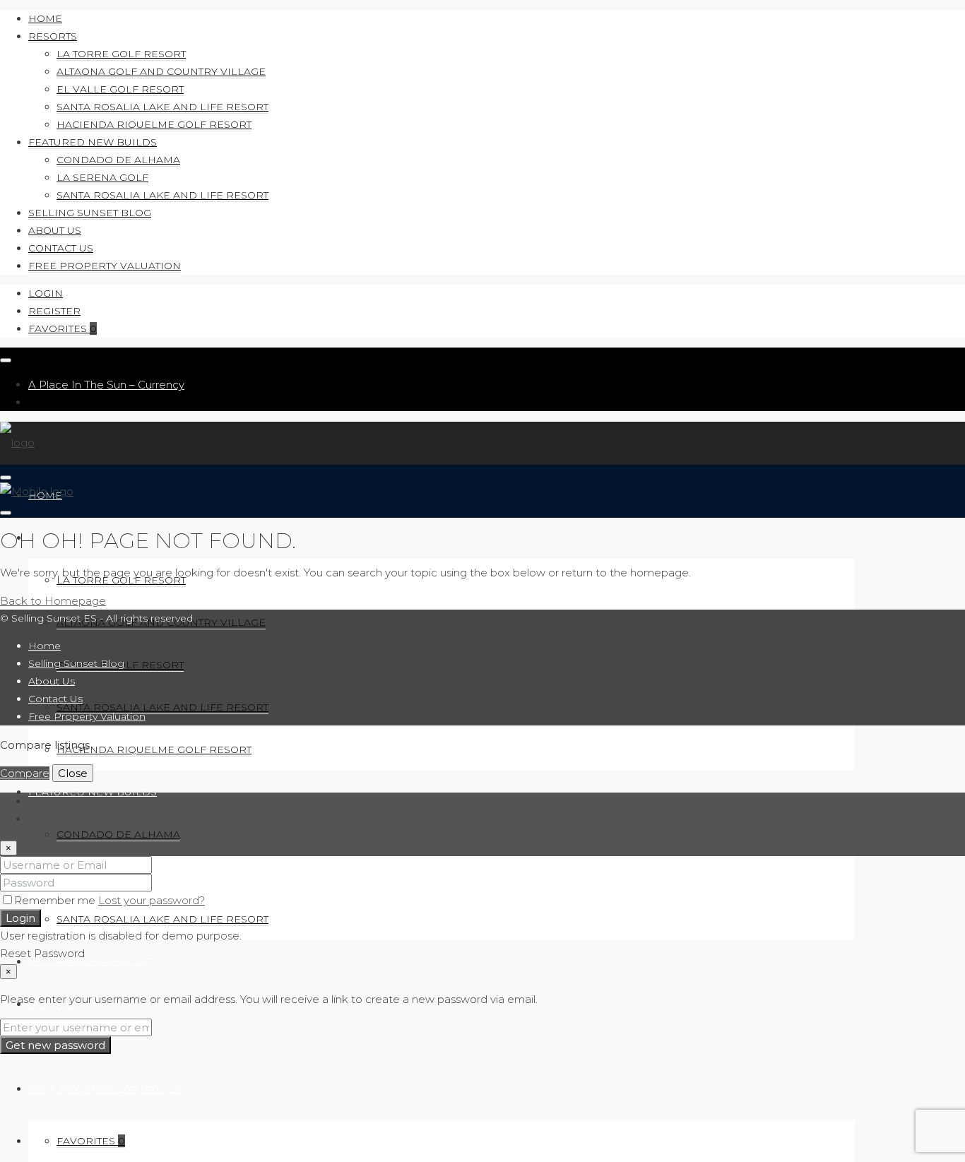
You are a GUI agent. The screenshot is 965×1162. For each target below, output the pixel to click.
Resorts (52, 36)
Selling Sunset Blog (89, 212)
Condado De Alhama (118, 159)
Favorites (62, 328)
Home (45, 18)
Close (73, 773)
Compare (24, 773)
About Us (54, 230)
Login (45, 293)
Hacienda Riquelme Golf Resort (154, 124)
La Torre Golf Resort (121, 53)
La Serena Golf (102, 177)
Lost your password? (151, 900)
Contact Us (60, 248)
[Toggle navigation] (5, 360)
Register (54, 310)
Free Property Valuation (104, 265)
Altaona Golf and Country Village (161, 71)
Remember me (56, 900)
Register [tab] (50, 819)
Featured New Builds (92, 142)
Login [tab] (42, 801)
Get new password (55, 1045)
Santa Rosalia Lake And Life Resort (162, 106)
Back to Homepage (53, 600)
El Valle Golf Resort (120, 89)
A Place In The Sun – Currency (106, 384)
